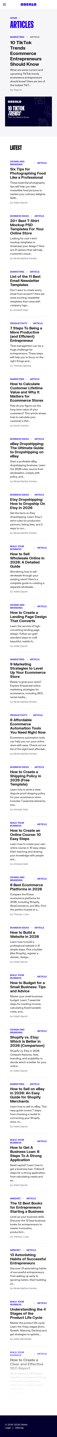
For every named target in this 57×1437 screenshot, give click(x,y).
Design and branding (17, 163)
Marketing (17, 37)
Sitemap (19, 1427)
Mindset (15, 1198)
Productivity (18, 323)
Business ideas (19, 216)
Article (35, 37)
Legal (8, 1427)
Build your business (17, 547)
